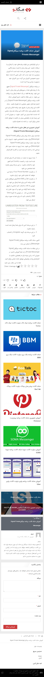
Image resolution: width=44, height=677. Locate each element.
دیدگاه (39, 578)
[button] (25, 18)
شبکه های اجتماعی (34, 47)
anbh (17, 47)
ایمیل (38, 606)
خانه (39, 636)
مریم (32, 534)
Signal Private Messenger (19, 86)
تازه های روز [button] (5, 25)
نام (39, 596)
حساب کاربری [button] (5, 2)
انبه (38, 276)
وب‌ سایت (38, 616)
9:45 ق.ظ (20, 537)
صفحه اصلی (40, 657)
